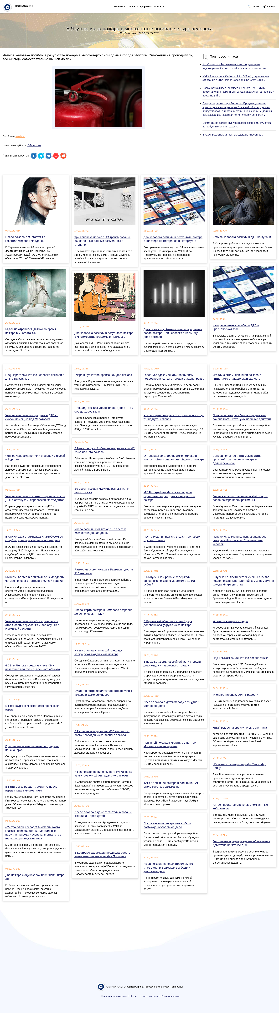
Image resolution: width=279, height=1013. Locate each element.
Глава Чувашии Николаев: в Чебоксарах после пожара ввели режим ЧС (240, 498)
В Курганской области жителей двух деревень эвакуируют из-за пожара (168, 623)
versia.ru (20, 136)
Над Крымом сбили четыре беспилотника (241, 658)
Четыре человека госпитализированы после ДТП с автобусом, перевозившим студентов (35, 498)
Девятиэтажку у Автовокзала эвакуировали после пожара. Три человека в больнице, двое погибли (173, 333)
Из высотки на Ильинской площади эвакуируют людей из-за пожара (98, 652)
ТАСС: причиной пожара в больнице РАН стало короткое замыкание (171, 784)
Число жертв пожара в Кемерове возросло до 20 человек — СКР (103, 611)
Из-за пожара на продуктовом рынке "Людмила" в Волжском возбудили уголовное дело (168, 867)
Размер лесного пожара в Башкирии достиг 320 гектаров (103, 571)
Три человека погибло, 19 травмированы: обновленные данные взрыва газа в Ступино (102, 241)
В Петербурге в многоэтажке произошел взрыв (32, 707)
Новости (119, 6)
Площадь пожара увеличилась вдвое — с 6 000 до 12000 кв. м (104, 409)
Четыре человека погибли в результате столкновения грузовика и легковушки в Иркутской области (32, 625)
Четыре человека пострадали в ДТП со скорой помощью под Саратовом (31, 417)
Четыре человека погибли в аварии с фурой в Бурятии (35, 457)
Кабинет (271, 6)
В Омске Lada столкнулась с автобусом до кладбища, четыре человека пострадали (34, 538)
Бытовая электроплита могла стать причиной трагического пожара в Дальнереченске (237, 459)
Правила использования (114, 996)
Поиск (255, 6)
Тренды (131, 6)
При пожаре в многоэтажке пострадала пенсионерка (32, 748)
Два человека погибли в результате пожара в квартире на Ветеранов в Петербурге (173, 239)
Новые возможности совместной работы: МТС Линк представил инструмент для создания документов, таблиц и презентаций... (238, 92)
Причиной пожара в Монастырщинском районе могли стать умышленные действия (242, 417)
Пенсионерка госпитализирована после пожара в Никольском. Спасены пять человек (239, 540)
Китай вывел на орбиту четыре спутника (240, 727)
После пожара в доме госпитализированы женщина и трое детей (103, 814)
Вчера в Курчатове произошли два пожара (103, 375)
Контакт (158, 6)
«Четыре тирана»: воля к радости (235, 694)
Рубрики (145, 6)
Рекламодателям (170, 996)
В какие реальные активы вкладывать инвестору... (232, 134)
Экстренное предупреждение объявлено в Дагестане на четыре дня (241, 843)
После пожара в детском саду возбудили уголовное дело (171, 704)
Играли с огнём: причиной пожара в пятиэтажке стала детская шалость (237, 376)
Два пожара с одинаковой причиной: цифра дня (34, 876)
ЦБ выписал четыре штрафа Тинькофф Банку (239, 766)
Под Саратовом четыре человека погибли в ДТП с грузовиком (34, 376)
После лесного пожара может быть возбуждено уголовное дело (167, 825)
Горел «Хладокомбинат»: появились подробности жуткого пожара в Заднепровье (174, 376)
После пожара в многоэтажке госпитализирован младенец (25, 238)
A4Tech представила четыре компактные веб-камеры (240, 806)
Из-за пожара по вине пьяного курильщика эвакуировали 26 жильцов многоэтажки (103, 773)
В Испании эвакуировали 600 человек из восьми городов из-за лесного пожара (101, 733)
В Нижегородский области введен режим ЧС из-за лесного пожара (104, 450)
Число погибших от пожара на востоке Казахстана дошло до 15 (100, 531)
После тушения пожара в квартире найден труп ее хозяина (172, 538)
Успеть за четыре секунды (230, 621)
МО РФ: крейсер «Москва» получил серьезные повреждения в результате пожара (169, 496)
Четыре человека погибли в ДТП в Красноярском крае (236, 327)
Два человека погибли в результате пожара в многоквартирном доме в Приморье (103, 334)
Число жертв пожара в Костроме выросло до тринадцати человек (174, 417)
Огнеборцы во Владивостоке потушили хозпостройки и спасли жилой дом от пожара (174, 457)
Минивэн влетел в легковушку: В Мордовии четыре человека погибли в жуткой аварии (34, 578)
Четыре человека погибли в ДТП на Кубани (242, 237)
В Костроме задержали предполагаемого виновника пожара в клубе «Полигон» (102, 854)
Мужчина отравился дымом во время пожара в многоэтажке (30, 331)
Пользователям (150, 996)
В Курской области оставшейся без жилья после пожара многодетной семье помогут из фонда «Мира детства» (243, 580)
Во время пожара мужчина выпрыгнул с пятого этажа (101, 490)
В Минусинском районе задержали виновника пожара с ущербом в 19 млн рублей (170, 580)
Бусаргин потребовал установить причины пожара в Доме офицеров (103, 692)
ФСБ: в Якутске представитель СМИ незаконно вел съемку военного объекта (32, 667)
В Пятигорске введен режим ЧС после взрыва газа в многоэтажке (31, 788)
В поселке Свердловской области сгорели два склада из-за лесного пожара (172, 663)
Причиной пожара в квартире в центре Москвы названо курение (170, 744)
